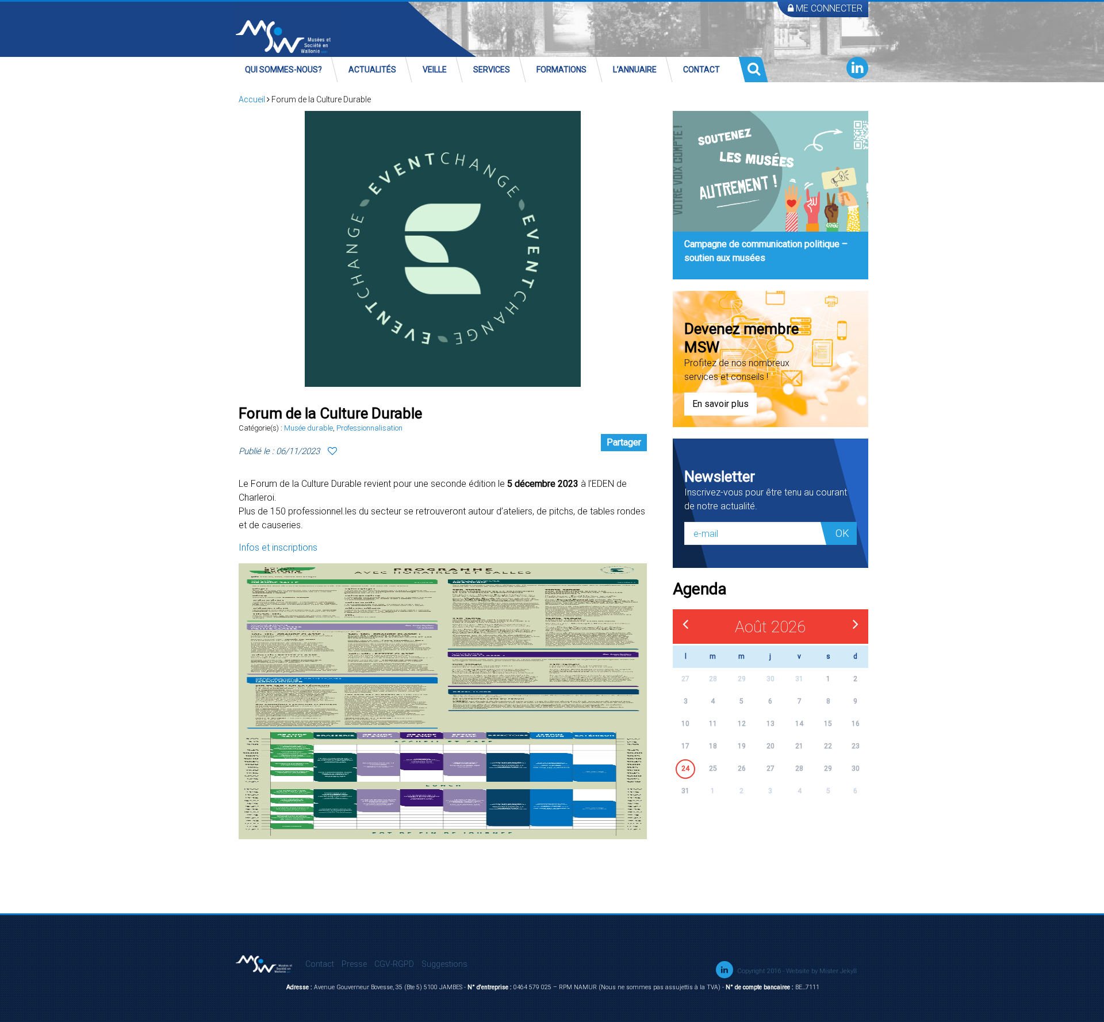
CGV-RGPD (394, 964)
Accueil (252, 99)
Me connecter (827, 8)
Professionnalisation (369, 428)
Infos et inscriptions (278, 547)
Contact (701, 69)
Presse (354, 964)
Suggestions (444, 964)
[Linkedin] (857, 68)
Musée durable (308, 428)
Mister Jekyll (838, 971)
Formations (561, 69)
